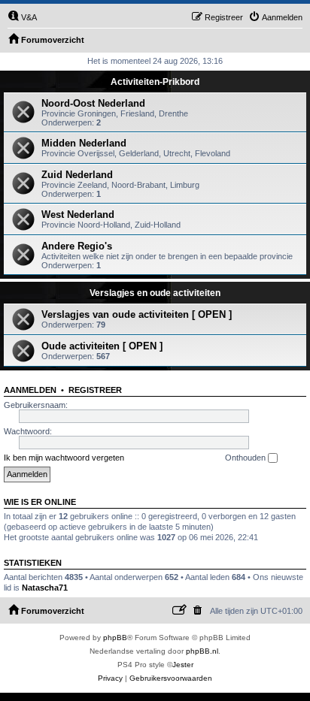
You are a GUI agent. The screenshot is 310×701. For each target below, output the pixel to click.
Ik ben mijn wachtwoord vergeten (64, 457)
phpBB (115, 637)
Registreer (95, 389)
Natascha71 (45, 587)
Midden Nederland (83, 143)
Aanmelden (30, 389)
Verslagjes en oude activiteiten (155, 293)
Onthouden (246, 457)
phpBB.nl (202, 651)
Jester (182, 664)
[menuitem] (22, 17)
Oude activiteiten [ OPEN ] (102, 346)
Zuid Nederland (77, 174)
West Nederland (77, 214)
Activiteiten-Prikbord (155, 82)
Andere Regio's (76, 246)
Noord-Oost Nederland (93, 103)
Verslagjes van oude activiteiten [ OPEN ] (136, 314)
